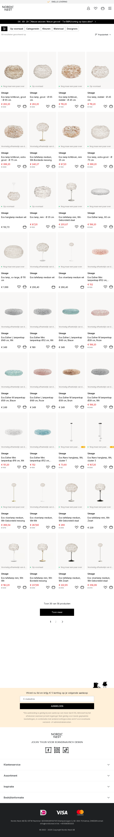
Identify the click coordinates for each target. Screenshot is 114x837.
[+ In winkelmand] (24, 106)
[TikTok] (65, 749)
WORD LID (69, 3)
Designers (72, 28)
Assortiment (10, 775)
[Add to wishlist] (19, 106)
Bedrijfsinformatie (14, 797)
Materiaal (59, 28)
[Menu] (109, 8)
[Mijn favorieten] (95, 8)
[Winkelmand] (102, 8)
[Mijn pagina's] (88, 8)
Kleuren (46, 28)
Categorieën (32, 28)
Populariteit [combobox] (103, 35)
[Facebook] (48, 749)
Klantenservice (12, 764)
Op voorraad (16, 28)
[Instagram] (57, 749)
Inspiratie (9, 786)
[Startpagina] (8, 8)
